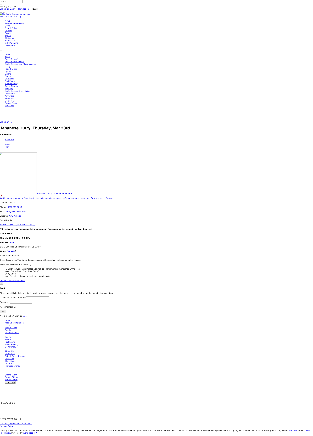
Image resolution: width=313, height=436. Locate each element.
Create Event (11, 103)
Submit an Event (7, 9)
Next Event (19, 280)
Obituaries (9, 38)
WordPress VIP (30, 433)
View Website (14, 216)
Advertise (9, 96)
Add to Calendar (8, 224)
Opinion (8, 30)
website (11, 251)
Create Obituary (12, 377)
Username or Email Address (13, 297)
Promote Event (12, 332)
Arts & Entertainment (14, 23)
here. (24, 316)
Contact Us (10, 101)
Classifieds (10, 45)
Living (7, 26)
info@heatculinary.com (16, 211)
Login (35, 9)
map (12, 242)
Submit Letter (11, 379)
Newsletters (23, 9)
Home (7, 54)
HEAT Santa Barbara (62, 193)
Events (8, 33)
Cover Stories (11, 86)
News (7, 21)
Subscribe (5, 16)
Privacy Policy (6, 426)
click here (292, 430)
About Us (9, 98)
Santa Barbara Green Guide (17, 91)
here (71, 293)
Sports (8, 35)
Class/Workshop (44, 193)
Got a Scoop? (16, 16)
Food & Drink (11, 28)
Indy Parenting (11, 43)
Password (4, 302)
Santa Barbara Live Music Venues (20, 64)
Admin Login (10, 382)
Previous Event (7, 280)
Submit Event (6, 122)
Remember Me (9, 307)
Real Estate (10, 40)
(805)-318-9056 (14, 207)
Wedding (9, 88)
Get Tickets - (25, 224)
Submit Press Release (15, 356)
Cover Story (10, 347)
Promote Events (12, 366)
